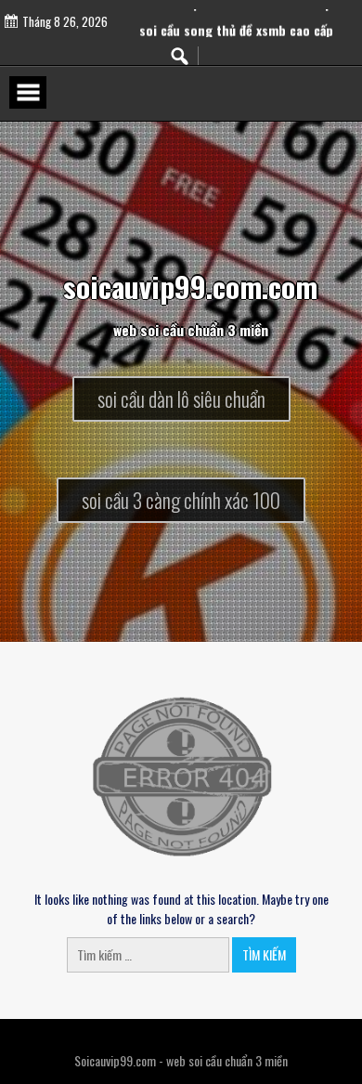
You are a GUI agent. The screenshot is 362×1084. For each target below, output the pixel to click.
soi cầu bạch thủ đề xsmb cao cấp (236, 11)
